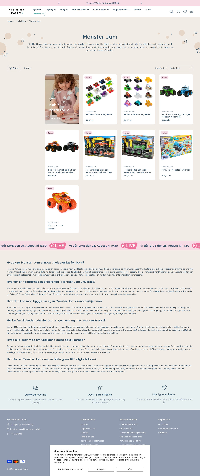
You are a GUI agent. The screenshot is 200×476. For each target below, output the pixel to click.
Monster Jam (91, 111)
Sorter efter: (160, 68)
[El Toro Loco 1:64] (62, 202)
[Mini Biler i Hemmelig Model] (100, 91)
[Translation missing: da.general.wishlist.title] (185, 11)
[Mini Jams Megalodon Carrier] (176, 147)
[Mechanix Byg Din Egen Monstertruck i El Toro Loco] (100, 147)
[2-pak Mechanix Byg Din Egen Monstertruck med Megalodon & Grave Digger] (176, 91)
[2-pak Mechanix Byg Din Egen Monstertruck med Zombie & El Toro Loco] (62, 147)
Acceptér (101, 469)
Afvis (129, 469)
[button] (58, 3)
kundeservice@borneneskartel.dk (25, 429)
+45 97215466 (16, 434)
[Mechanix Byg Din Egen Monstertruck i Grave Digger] (138, 147)
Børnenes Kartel (21, 469)
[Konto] (178, 11)
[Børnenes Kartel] (43, 245)
